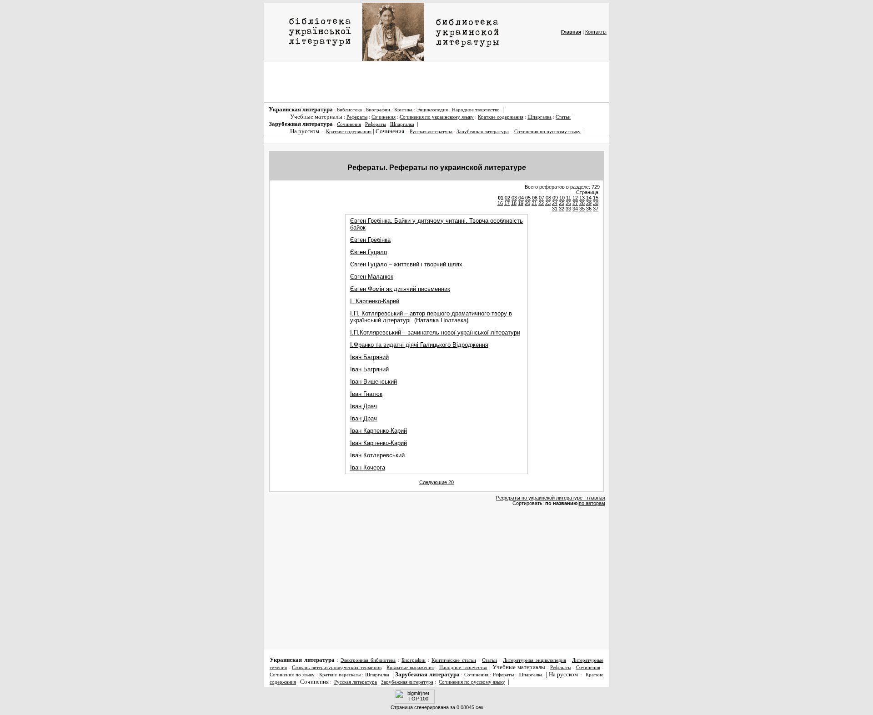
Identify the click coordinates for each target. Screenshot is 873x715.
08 (548, 197)
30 (595, 203)
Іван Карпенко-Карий (378, 430)
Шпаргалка (539, 117)
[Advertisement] (436, 81)
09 (555, 197)
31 (554, 208)
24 (554, 203)
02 (507, 197)
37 (595, 208)
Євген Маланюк (371, 276)
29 (589, 203)
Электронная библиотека (368, 660)
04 (521, 197)
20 (527, 203)
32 (561, 208)
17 (507, 203)
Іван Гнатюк (366, 393)
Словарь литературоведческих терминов (336, 667)
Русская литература (431, 131)
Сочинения (383, 117)
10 (562, 197)
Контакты (596, 32)
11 (568, 197)
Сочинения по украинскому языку (437, 117)
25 (561, 203)
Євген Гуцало (368, 252)
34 (575, 208)
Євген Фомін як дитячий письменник (400, 288)
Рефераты (356, 117)
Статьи (563, 117)
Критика (403, 109)
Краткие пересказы (340, 674)
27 (575, 203)
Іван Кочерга (367, 467)
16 (500, 203)
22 (541, 203)
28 (582, 203)
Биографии (378, 109)
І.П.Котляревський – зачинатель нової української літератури (435, 332)
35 (582, 208)
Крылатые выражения (410, 667)
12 (575, 197)
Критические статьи (453, 660)
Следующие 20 (436, 482)
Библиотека (349, 109)
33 (568, 208)
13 (582, 197)
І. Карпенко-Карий (374, 301)
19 (520, 203)
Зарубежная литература (483, 131)
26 (568, 203)
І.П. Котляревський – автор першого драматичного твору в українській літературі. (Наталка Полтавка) (431, 317)
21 (534, 203)
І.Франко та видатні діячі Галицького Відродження (419, 344)
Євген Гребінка (370, 239)
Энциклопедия (432, 109)
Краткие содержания (500, 117)
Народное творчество (476, 109)
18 (514, 203)
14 (589, 197)
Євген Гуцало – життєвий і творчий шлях (406, 264)
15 (595, 197)
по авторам (592, 503)
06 (534, 197)
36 (589, 208)
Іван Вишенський (373, 381)
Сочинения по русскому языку (547, 131)
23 (548, 203)
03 (514, 197)
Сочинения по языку (292, 674)
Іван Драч (363, 406)
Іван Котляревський (377, 455)
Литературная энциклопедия (534, 660)
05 (528, 197)
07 (541, 197)
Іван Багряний (369, 357)
